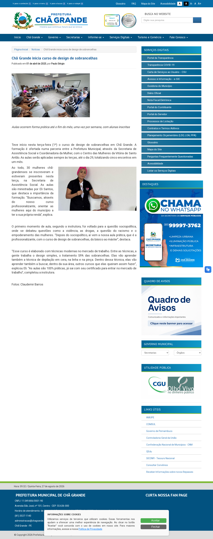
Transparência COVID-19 (160, 64)
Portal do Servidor (157, 114)
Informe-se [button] (95, 37)
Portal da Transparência (160, 57)
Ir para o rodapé (74, 3)
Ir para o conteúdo (21, 3)
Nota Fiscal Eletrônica (159, 100)
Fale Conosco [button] (177, 37)
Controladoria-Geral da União (161, 438)
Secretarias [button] (73, 37)
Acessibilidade (168, 3)
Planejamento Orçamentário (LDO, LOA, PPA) (171, 135)
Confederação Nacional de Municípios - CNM (169, 444)
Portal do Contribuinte (159, 107)
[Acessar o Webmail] (194, 486)
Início (17, 37)
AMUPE (150, 417)
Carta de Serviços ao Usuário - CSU (166, 72)
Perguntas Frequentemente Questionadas (170, 156)
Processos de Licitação (160, 121)
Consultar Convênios (157, 465)
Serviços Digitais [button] (119, 37)
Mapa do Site (148, 3)
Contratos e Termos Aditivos (163, 128)
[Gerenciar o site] (199, 486)
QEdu (149, 451)
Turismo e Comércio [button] (149, 37)
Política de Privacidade (90, 529)
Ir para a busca (57, 3)
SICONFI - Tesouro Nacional (160, 458)
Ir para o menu (40, 3)
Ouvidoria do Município (159, 86)
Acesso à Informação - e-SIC (163, 79)
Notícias (36, 49)
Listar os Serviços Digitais (161, 170)
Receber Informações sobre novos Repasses (169, 472)
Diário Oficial (154, 93)
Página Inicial (21, 49)
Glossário (120, 3)
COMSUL (151, 424)
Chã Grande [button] (33, 37)
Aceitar (155, 520)
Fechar (155, 526)
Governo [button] (53, 37)
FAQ (133, 3)
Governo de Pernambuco (159, 431)
